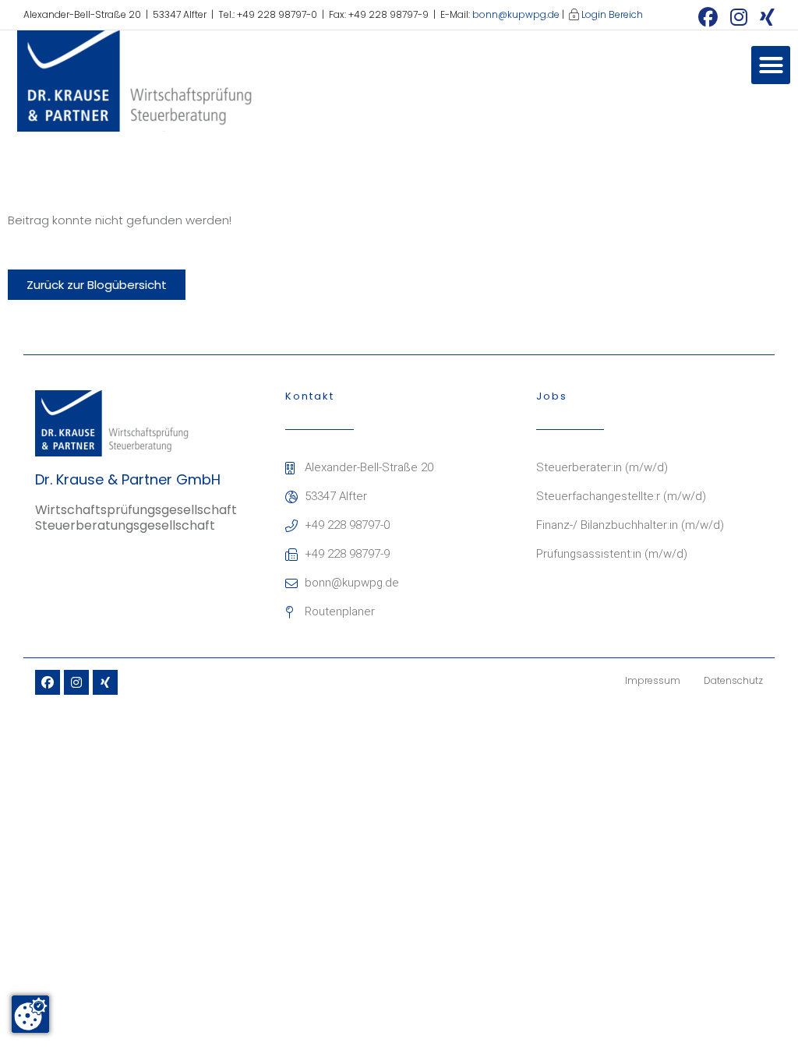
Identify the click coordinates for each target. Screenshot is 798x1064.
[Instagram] (76, 682)
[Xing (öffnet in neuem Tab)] (764, 16)
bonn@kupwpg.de (516, 14)
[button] (770, 65)
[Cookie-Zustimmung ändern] (30, 1014)
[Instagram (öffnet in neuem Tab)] (739, 16)
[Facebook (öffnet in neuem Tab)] (708, 16)
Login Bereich (612, 14)
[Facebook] (47, 682)
